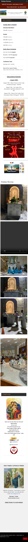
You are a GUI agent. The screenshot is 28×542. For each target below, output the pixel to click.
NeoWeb (7, 536)
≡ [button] (26, 1)
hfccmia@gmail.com (15, 493)
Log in (25, 538)
